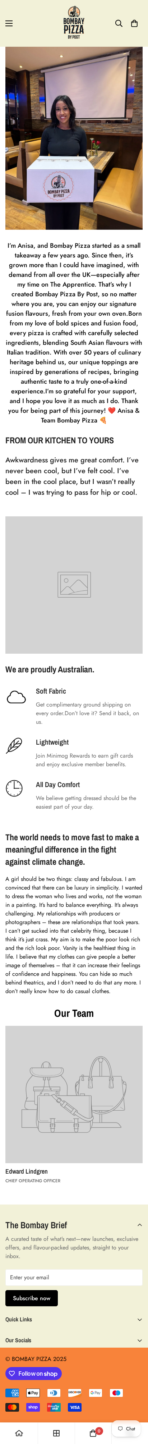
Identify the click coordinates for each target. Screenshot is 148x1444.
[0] (134, 23)
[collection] (56, 1433)
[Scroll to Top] (135, 1406)
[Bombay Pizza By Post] (74, 23)
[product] (19, 1433)
